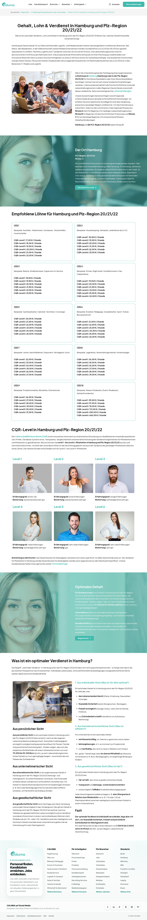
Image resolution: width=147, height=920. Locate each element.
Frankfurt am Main (127, 869)
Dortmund (124, 884)
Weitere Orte (125, 892)
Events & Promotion (55, 865)
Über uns (50, 858)
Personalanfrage (78, 858)
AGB (44, 916)
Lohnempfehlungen (122, 91)
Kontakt (51, 916)
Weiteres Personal (79, 892)
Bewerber (66, 4)
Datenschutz (21, 916)
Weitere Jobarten (103, 892)
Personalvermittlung (80, 869)
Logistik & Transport (55, 877)
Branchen (54, 4)
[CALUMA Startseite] (24, 853)
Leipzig (123, 880)
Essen (122, 888)
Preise (74, 861)
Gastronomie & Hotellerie (57, 869)
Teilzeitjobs (100, 865)
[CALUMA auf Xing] (119, 907)
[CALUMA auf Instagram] (131, 907)
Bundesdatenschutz (34, 916)
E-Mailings (76, 884)
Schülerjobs (100, 884)
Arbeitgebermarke (79, 877)
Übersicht (75, 854)
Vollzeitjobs (100, 861)
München (124, 861)
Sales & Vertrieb (53, 880)
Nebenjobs (100, 873)
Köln (122, 865)
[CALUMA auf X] (125, 907)
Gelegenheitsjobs (103, 877)
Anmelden (116, 4)
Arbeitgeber (79, 4)
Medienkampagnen (79, 888)
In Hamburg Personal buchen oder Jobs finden (48, 12)
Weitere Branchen (54, 892)
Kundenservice (53, 873)
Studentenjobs (101, 869)
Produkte (75, 865)
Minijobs (99, 880)
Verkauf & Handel (54, 884)
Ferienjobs (100, 888)
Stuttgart (124, 873)
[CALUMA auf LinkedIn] (113, 907)
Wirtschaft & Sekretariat (57, 888)
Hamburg (93, 76)
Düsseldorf (124, 877)
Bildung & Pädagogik (55, 861)
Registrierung (52, 854)
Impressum (10, 916)
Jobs (30, 4)
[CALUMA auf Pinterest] (137, 907)
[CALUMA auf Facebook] (107, 907)
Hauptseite (25, 12)
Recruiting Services (79, 880)
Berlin (122, 854)
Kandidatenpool (41, 4)
